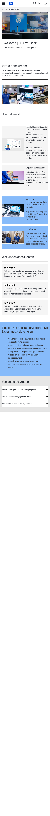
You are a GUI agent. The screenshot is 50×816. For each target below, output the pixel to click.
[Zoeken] (35, 3)
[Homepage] (11, 3)
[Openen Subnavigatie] (3, 3)
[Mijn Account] (39, 3)
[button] (25, 389)
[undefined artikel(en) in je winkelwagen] (45, 3)
